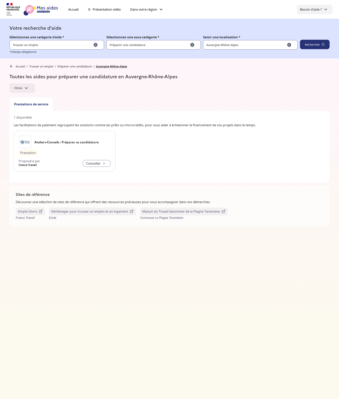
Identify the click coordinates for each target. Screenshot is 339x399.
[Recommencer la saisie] (96, 45)
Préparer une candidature (74, 66)
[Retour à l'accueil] (35, 9)
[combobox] (238, 45)
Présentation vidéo (107, 9)
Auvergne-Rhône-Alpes (111, 66)
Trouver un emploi (41, 66)
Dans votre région (143, 9)
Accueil (73, 9)
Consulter (93, 163)
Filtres (18, 88)
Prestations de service (31, 104)
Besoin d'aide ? (311, 9)
